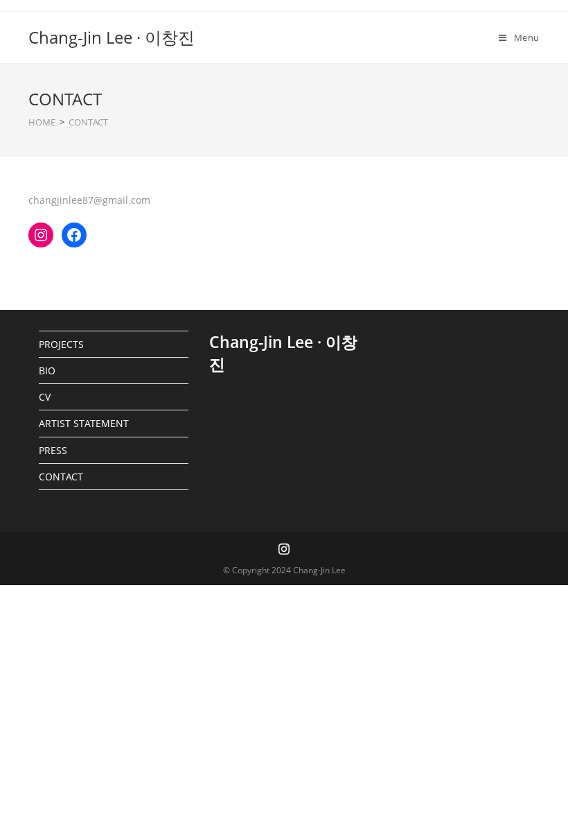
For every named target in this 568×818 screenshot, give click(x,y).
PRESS (53, 450)
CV (45, 396)
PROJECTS (61, 344)
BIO (47, 370)
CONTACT (61, 476)
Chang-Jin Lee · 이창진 (111, 37)
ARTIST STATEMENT (84, 423)
